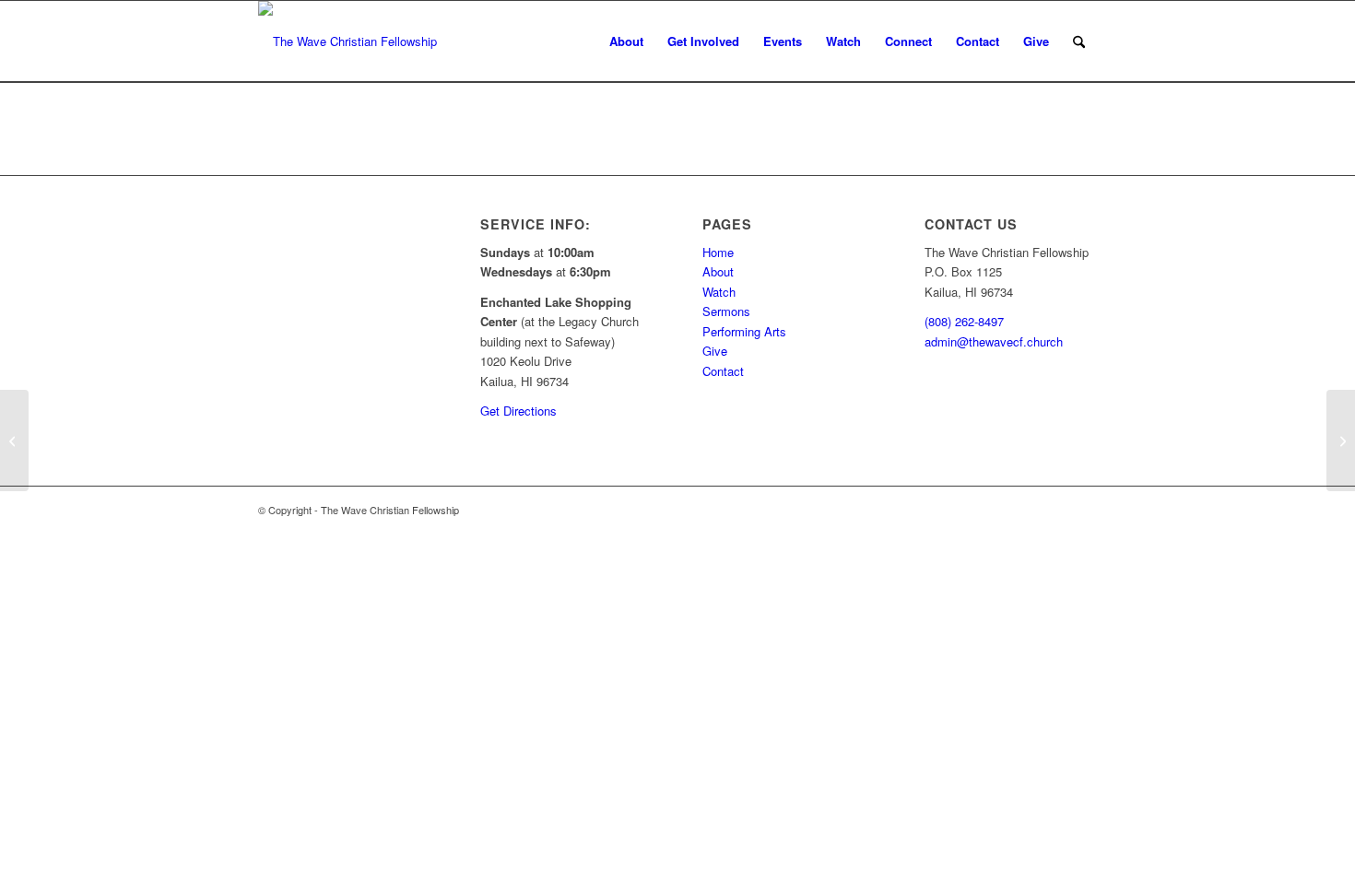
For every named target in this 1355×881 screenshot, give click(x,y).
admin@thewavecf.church (994, 341)
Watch (719, 291)
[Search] (1079, 41)
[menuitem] (626, 41)
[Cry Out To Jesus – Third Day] (14, 440)
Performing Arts (744, 331)
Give (714, 350)
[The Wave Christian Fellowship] (347, 41)
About (718, 271)
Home (718, 252)
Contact (723, 371)
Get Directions (518, 410)
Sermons (726, 311)
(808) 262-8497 (964, 321)
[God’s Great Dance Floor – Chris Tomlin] (1340, 440)
